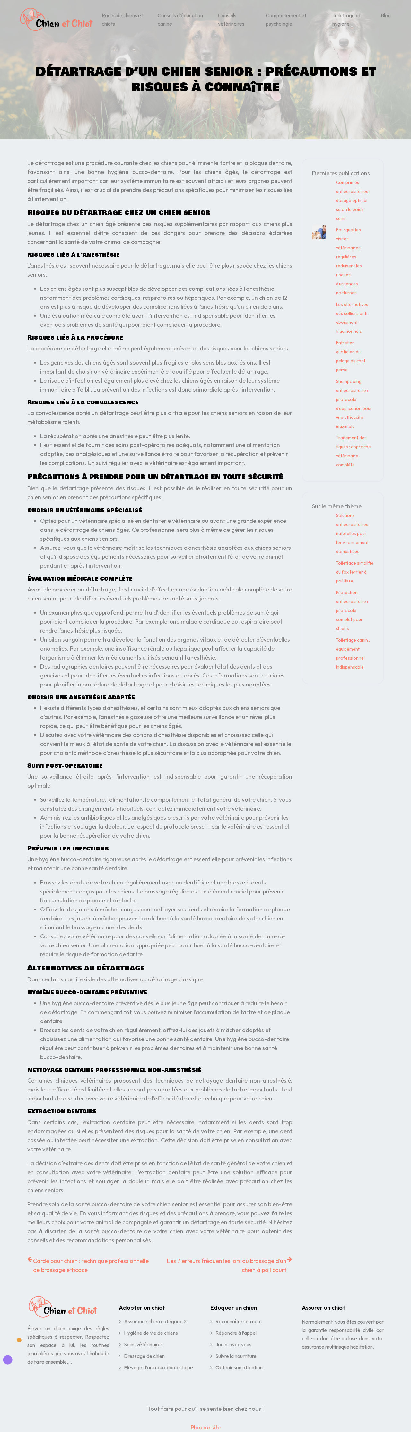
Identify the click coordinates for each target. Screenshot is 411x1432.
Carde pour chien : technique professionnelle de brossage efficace (91, 1265)
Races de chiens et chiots (122, 19)
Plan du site (206, 1427)
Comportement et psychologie (286, 19)
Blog (386, 15)
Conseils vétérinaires (231, 19)
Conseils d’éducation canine (180, 19)
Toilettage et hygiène (346, 19)
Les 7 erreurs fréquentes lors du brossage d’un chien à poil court (226, 1265)
